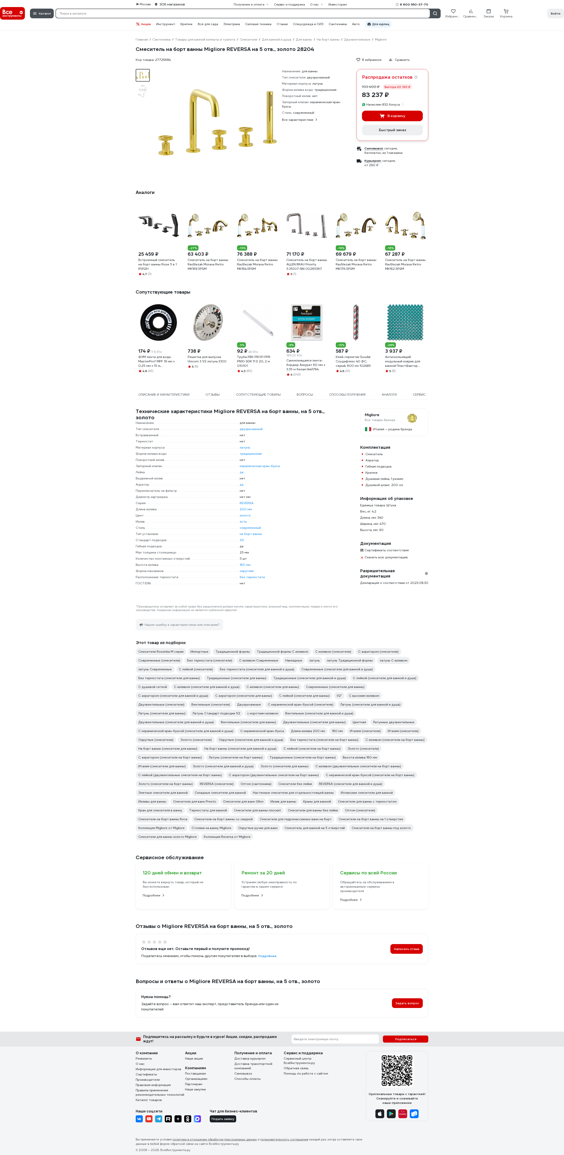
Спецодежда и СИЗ (308, 24)
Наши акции (194, 1058)
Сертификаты (146, 1074)
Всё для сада (208, 24)
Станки (282, 24)
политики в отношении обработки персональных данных (215, 1139)
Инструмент (165, 24)
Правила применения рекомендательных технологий (160, 1092)
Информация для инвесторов (158, 1069)
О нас (140, 1064)
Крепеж (186, 24)
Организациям (196, 1079)
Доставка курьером (249, 1058)
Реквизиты (144, 1058)
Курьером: (372, 161)
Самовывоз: (373, 148)
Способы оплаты (247, 1079)
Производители (148, 1080)
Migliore (372, 415)
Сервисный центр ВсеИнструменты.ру (299, 1060)
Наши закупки (195, 1089)
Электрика (231, 24)
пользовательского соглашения (284, 1139)
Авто (356, 24)
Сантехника (338, 24)
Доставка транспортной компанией (253, 1066)
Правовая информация (153, 1085)
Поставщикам (195, 1073)
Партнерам (193, 1084)
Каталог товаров (149, 1100)
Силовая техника (258, 24)
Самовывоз (243, 1073)
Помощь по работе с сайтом (306, 1073)
